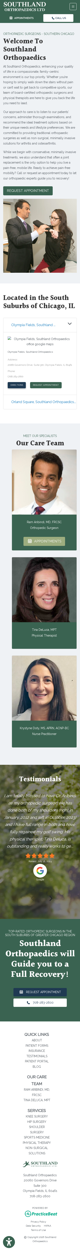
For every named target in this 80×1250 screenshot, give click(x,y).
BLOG (37, 1066)
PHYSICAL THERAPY (37, 1143)
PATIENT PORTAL (37, 1061)
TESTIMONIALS (36, 1056)
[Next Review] (49, 898)
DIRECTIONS (18, 385)
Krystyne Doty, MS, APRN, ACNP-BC (44, 728)
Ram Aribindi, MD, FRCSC (44, 522)
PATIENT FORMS (37, 1045)
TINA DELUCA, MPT (36, 1100)
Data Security (33, 1225)
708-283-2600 (42, 1002)
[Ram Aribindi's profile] (44, 482)
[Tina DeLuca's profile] (44, 589)
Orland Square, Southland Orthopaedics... (43, 402)
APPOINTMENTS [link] (23, 18)
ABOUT (37, 1040)
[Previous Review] (31, 898)
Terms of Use (38, 1230)
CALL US (60, 18)
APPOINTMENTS (46, 541)
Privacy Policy (38, 1221)
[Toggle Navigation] (73, 6)
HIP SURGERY (36, 1121)
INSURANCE (37, 1051)
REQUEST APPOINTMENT (46, 385)
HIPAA (47, 1225)
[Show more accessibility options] (9, 1242)
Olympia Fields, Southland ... (33, 325)
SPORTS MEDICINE (37, 1137)
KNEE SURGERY (37, 1116)
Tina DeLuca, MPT (44, 629)
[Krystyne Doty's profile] (44, 688)
